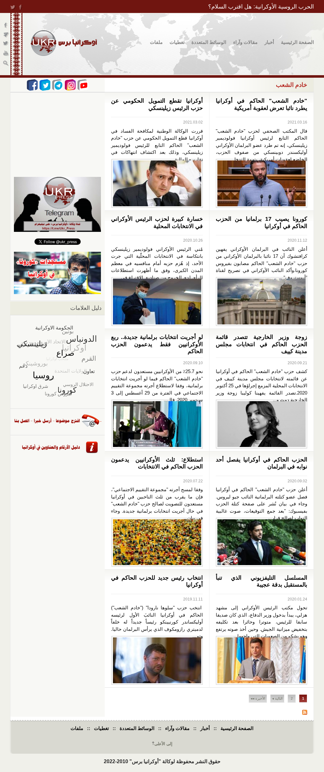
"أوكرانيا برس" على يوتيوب (6, 54)
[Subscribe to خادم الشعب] (304, 713)
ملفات (156, 42)
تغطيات (177, 42)
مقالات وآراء (245, 42)
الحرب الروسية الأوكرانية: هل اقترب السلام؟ (261, 6)
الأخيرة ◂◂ (258, 698)
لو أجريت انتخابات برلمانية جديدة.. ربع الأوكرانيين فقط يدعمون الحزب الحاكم (157, 344)
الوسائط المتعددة (208, 42)
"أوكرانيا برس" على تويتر (6, 44)
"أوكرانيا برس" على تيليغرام (6, 35)
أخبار (269, 42)
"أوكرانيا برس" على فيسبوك (6, 25)
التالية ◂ (277, 698)
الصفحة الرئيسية (297, 42)
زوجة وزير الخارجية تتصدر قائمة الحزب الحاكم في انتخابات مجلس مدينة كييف (262, 344)
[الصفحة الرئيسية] (64, 43)
